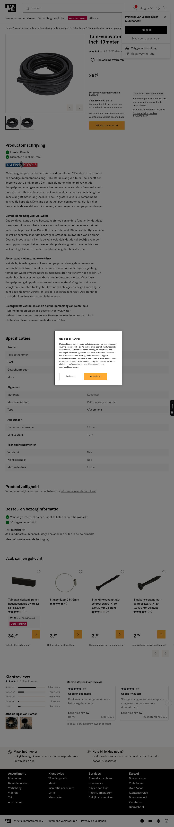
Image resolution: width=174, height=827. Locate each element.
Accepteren (95, 376)
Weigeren (70, 376)
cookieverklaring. (71, 367)
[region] (88, 358)
